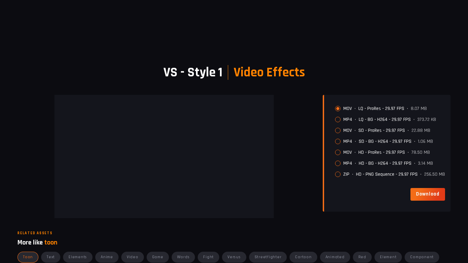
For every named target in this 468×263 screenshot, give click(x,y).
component (422, 257)
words (183, 257)
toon (28, 257)
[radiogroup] (390, 141)
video (132, 257)
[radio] (338, 108)
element (388, 257)
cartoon (303, 257)
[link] (427, 194)
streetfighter (268, 257)
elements (78, 257)
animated (335, 257)
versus (234, 257)
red (362, 257)
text (51, 257)
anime (107, 257)
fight (208, 257)
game (157, 257)
